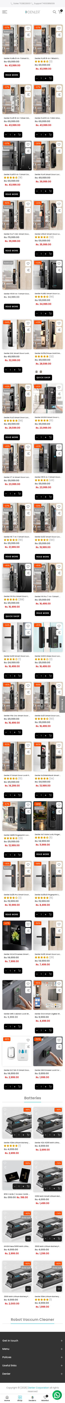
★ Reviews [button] (62, 704)
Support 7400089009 (44, 3)
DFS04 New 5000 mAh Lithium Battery (20, 1246)
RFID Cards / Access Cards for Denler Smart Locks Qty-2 (29, 1194)
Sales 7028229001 (22, 3)
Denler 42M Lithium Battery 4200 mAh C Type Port (26, 1142)
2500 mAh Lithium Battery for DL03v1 (20, 1296)
